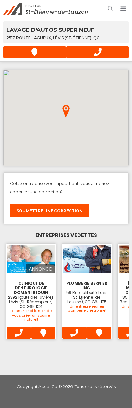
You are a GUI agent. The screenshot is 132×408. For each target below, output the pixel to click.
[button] (123, 9)
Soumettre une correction (49, 210)
